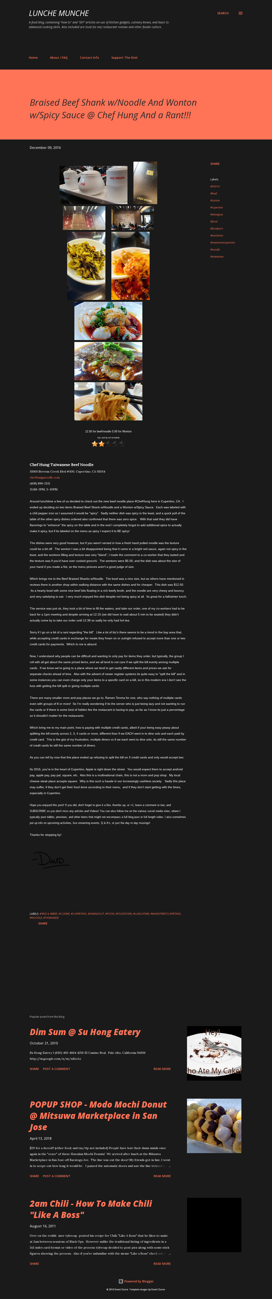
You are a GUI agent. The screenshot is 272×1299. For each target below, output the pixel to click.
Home (33, 58)
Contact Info (89, 58)
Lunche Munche (59, 13)
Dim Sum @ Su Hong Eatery (85, 1032)
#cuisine (215, 200)
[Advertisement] (106, 42)
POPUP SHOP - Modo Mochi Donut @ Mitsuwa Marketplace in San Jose (98, 1115)
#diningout (216, 214)
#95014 (215, 186)
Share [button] (215, 164)
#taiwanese (217, 256)
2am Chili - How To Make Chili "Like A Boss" (91, 1209)
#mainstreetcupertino (222, 242)
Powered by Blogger (138, 1281)
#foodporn (216, 228)
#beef (213, 193)
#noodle (215, 249)
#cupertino (216, 207)
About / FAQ (59, 58)
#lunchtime (216, 235)
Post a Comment (56, 1069)
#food (213, 221)
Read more (162, 1069)
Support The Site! (124, 58)
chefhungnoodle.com (45, 477)
